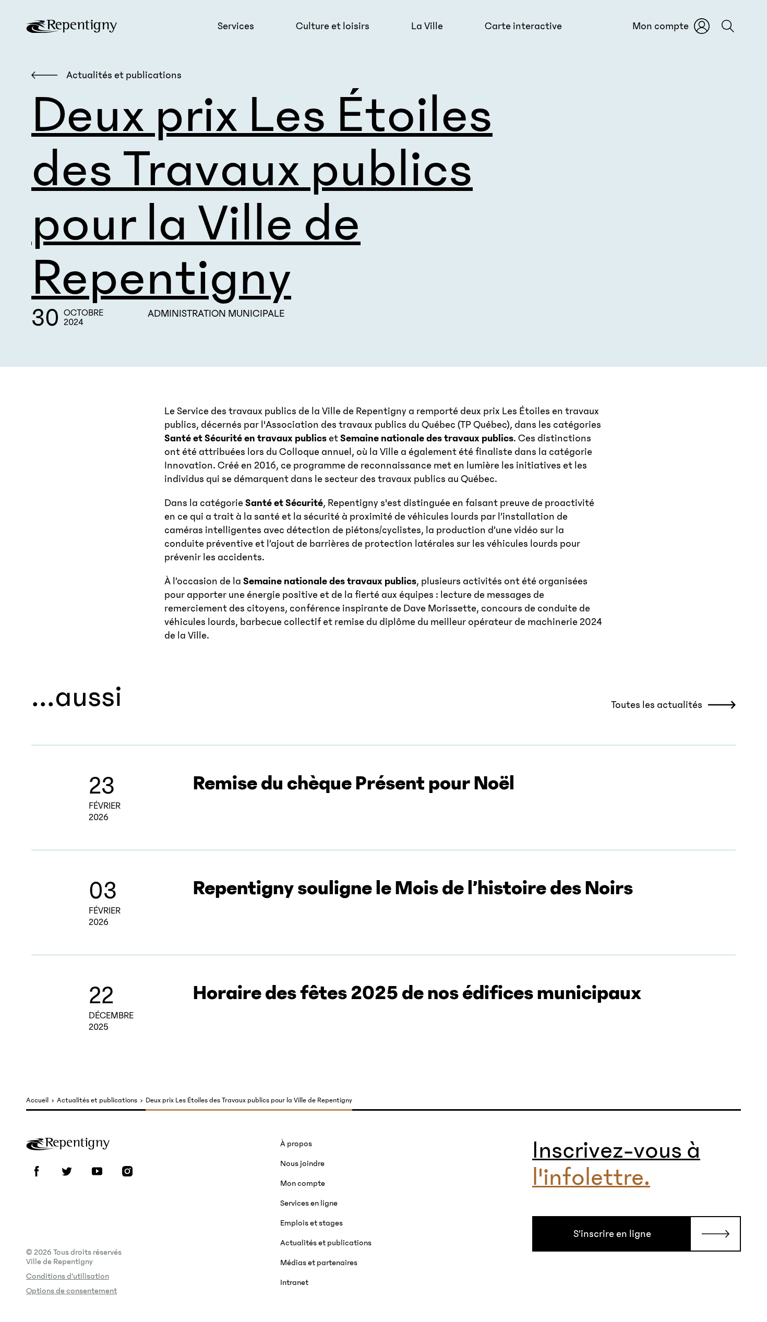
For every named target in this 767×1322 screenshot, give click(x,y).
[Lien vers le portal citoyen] (702, 26)
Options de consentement (71, 1290)
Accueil (37, 1100)
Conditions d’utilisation (67, 1276)
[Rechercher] (728, 26)
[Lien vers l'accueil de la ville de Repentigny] (71, 26)
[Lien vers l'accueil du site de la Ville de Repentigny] (68, 1143)
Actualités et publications (97, 1100)
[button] (236, 26)
